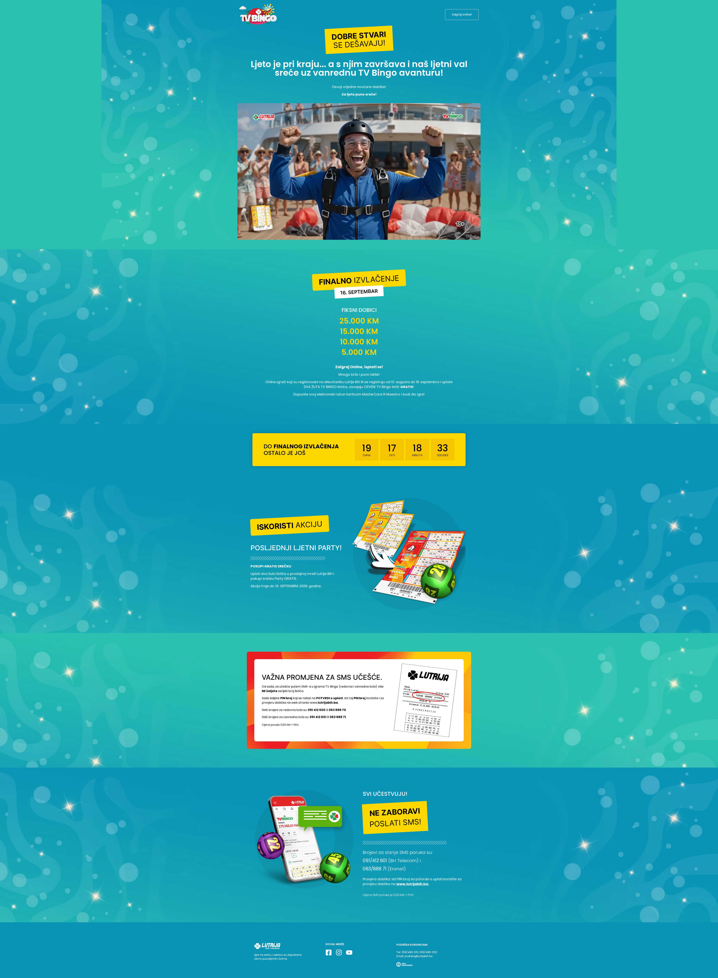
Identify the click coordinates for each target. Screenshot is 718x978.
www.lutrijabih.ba (412, 884)
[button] (359, 39)
